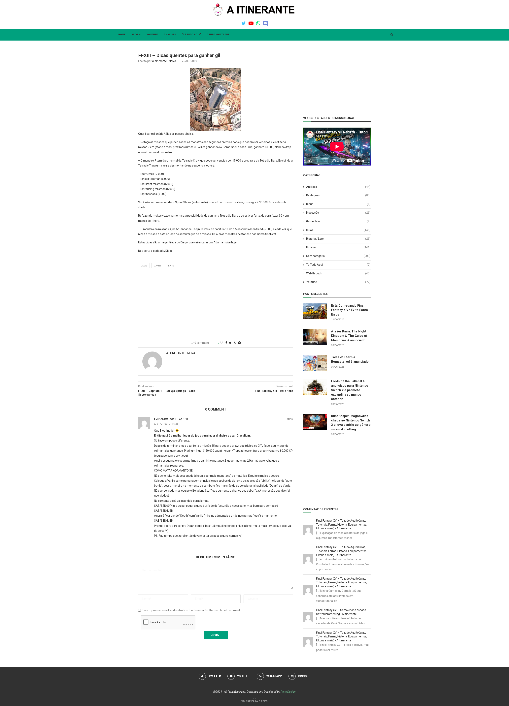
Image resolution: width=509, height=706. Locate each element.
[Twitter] (243, 23)
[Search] (392, 35)
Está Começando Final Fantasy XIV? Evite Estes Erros (349, 310)
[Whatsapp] (258, 23)
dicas (144, 265)
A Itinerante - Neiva (164, 61)
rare (171, 265)
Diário (338, 204)
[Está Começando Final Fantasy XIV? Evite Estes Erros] (315, 311)
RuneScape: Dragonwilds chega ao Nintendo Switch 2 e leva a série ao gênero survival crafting (351, 422)
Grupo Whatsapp (218, 34)
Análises (170, 34)
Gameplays (338, 221)
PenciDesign (288, 691)
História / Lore (338, 238)
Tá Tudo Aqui (338, 264)
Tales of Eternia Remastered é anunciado (350, 359)
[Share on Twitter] (230, 342)
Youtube (152, 34)
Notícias (338, 247)
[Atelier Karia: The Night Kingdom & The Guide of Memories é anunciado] (315, 337)
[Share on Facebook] (226, 342)
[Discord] (265, 23)
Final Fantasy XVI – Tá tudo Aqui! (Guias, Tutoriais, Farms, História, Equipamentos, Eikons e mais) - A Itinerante (341, 524)
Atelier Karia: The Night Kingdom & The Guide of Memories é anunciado (349, 335)
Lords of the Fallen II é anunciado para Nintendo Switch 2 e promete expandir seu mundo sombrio (349, 390)
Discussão (338, 212)
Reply (290, 419)
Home (121, 34)
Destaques (338, 195)
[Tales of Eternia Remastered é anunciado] (315, 363)
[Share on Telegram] (239, 342)
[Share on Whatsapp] (235, 342)
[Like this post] (221, 342)
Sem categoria (338, 256)
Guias (338, 230)
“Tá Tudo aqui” (191, 34)
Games (157, 265)
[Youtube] (251, 23)
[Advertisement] (215, 304)
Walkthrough (338, 273)
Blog (134, 34)
